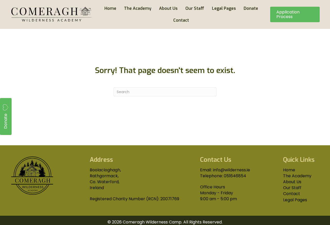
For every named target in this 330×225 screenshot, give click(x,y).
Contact (291, 194)
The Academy (297, 176)
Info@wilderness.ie (231, 170)
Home (289, 170)
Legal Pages (295, 200)
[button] (6, 116)
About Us (292, 182)
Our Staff (292, 188)
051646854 (235, 176)
